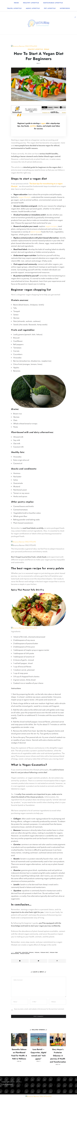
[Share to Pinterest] (57, 961)
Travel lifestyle (14, 8)
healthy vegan (28, 952)
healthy (18, 952)
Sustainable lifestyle (53, 3)
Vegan (46, 49)
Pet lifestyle (50, 8)
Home (16, 3)
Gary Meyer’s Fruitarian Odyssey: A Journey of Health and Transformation (58, 1055)
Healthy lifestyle (31, 3)
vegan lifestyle (24, 197)
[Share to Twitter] (38, 961)
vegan (43, 123)
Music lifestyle (33, 8)
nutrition (33, 126)
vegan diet (44, 952)
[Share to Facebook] (20, 961)
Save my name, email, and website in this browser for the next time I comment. (39, 1009)
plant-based (36, 232)
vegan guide (25, 953)
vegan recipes (51, 226)
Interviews (65, 8)
